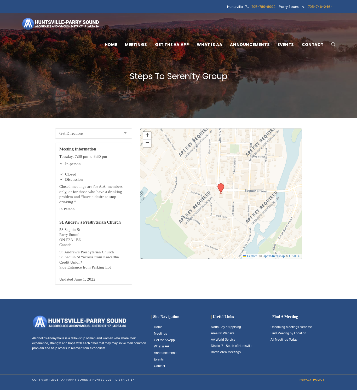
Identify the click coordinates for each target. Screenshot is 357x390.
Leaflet (251, 256)
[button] (219, 185)
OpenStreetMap (274, 256)
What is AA (161, 346)
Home (158, 327)
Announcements (165, 353)
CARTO (294, 256)
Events (159, 359)
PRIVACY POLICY (312, 379)
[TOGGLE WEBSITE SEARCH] (333, 44)
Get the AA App (164, 340)
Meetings (160, 333)
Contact (159, 366)
